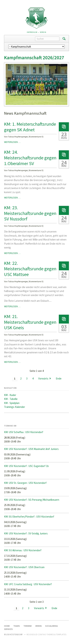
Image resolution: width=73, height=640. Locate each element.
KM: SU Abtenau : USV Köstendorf (22, 550)
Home (7, 626)
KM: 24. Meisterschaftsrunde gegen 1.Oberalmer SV (30, 157)
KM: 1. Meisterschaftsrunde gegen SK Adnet (30, 127)
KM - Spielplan (11, 403)
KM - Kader (10, 395)
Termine (27, 626)
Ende (58, 378)
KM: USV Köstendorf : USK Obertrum (24, 567)
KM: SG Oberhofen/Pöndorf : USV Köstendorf (29, 516)
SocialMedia (51, 626)
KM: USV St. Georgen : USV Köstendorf (25, 483)
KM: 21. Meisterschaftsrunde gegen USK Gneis (30, 321)
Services (8, 629)
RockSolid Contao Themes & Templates (46, 634)
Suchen (64, 38)
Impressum (32, 32)
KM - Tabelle (11, 399)
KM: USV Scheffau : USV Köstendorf (23, 432)
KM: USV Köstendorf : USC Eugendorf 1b (26, 466)
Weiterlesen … (12, 142)
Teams (16, 626)
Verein (43, 32)
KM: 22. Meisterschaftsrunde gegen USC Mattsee (30, 268)
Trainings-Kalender (14, 407)
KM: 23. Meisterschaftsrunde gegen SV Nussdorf (30, 213)
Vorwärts (43, 378)
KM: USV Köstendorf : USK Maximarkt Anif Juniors (31, 449)
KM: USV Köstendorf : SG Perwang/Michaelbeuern (31, 499)
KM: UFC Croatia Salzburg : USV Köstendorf (28, 584)
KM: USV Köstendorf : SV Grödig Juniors (26, 533)
